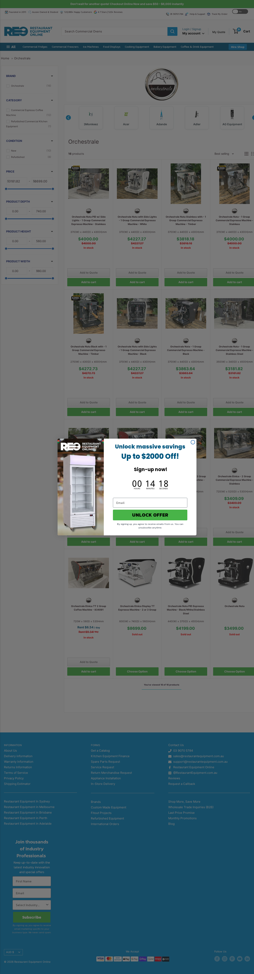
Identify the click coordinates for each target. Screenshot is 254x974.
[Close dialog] (193, 442)
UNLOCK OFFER (150, 514)
